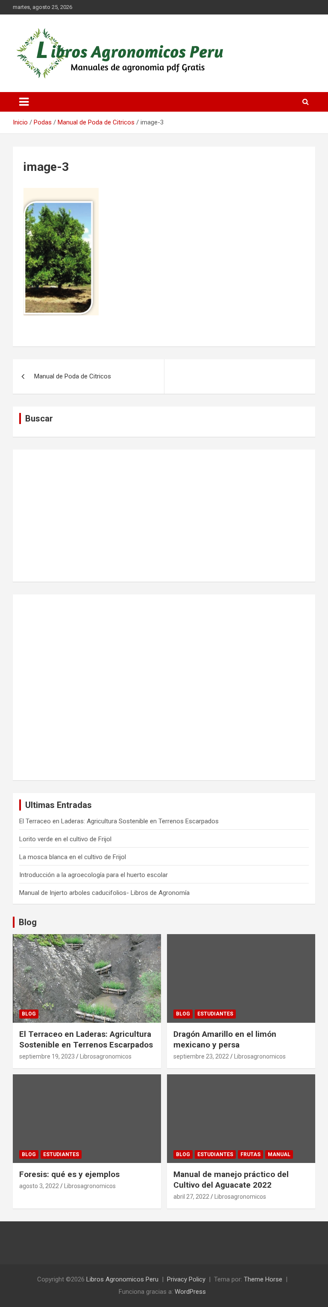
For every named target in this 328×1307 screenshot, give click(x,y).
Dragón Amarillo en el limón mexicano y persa (224, 1039)
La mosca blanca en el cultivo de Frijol (72, 857)
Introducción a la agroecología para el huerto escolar (93, 875)
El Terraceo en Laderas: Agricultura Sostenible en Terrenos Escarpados (119, 821)
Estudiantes (215, 1014)
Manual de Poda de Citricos (72, 376)
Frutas (250, 1154)
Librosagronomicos (106, 1056)
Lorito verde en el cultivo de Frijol (65, 839)
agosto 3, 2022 (39, 1186)
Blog (28, 922)
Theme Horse (263, 1279)
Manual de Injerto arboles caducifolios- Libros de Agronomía (104, 893)
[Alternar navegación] (24, 102)
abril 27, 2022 (191, 1196)
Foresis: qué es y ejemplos (69, 1174)
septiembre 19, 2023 (47, 1056)
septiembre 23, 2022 (201, 1056)
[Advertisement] (164, 515)
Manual (279, 1154)
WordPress (190, 1291)
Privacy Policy (186, 1279)
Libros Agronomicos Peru (122, 1279)
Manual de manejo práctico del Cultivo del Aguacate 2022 (231, 1179)
